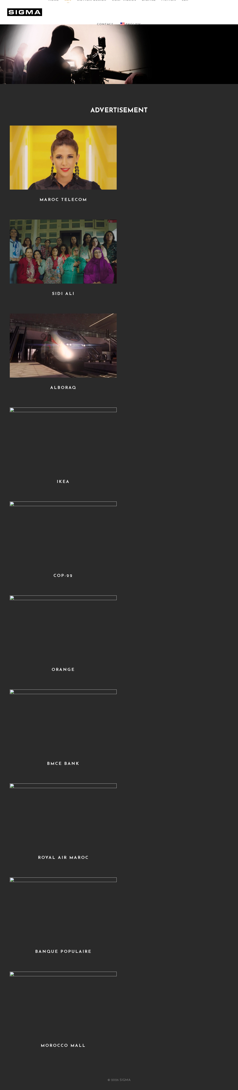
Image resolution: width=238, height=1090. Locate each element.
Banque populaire (63, 952)
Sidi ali (63, 294)
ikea (63, 482)
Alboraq (63, 388)
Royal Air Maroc (63, 858)
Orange (63, 670)
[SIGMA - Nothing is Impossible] (24, 12)
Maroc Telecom (63, 200)
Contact (105, 24)
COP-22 (63, 576)
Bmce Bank (63, 764)
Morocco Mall (63, 1046)
